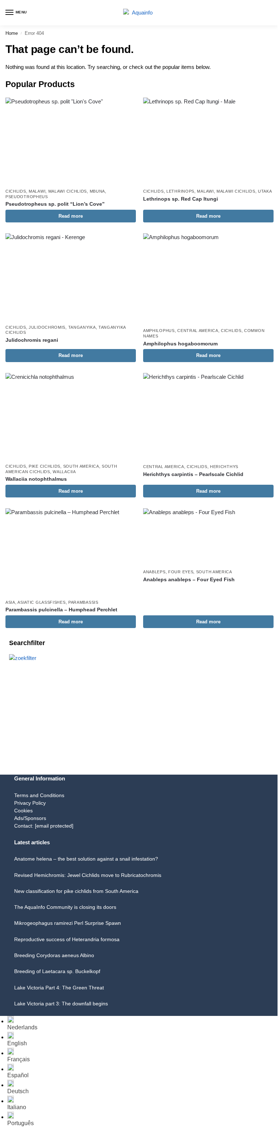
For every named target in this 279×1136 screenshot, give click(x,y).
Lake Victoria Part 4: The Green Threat (59, 988)
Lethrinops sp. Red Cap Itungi (180, 199)
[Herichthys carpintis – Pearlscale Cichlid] (208, 416)
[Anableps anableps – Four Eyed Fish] (208, 536)
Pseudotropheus (26, 196)
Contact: (43, 826)
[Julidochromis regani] (70, 276)
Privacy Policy (30, 803)
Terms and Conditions (39, 795)
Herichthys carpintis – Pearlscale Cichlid (193, 474)
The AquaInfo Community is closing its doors (65, 907)
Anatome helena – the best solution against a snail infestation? (86, 859)
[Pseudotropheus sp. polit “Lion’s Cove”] (70, 141)
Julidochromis (47, 327)
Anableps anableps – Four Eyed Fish (189, 579)
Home (11, 33)
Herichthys (224, 466)
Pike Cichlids (44, 466)
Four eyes (180, 572)
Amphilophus (159, 330)
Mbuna (97, 191)
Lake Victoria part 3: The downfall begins (61, 1003)
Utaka (265, 191)
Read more (70, 216)
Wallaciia (64, 471)
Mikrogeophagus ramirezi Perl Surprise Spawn (67, 923)
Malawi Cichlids (67, 191)
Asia (10, 602)
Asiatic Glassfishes (41, 602)
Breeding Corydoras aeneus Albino (54, 955)
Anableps (154, 572)
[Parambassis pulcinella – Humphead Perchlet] (70, 551)
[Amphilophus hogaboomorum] (208, 278)
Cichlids (15, 191)
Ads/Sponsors (30, 818)
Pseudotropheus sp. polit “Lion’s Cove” (55, 204)
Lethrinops (180, 191)
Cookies (23, 810)
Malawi (37, 191)
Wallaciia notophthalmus (36, 479)
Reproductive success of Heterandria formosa (67, 939)
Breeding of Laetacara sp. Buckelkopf (57, 971)
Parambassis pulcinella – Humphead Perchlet (61, 609)
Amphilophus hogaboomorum (180, 343)
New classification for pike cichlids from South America (76, 891)
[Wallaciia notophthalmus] (70, 416)
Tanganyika (82, 327)
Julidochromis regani (31, 340)
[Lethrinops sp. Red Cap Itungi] (208, 141)
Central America (197, 330)
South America (81, 466)
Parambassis (83, 602)
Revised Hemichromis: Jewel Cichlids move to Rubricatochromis (87, 875)
